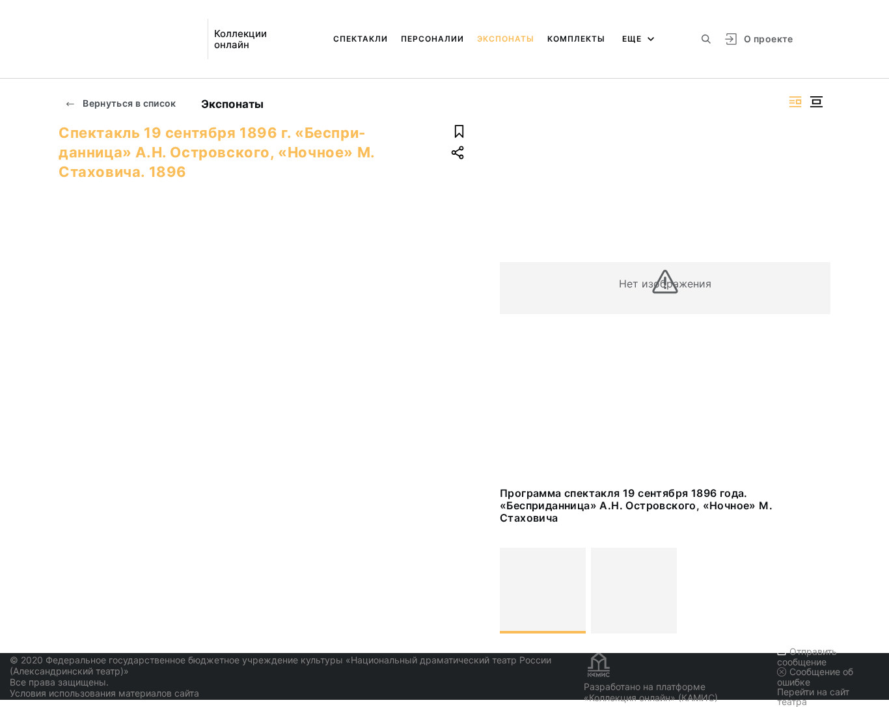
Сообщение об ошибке (815, 676)
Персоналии (432, 39)
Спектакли (360, 39)
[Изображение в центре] (816, 102)
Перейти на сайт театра (813, 696)
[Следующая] (814, 591)
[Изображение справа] (795, 102)
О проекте (768, 38)
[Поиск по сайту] (706, 39)
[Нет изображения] (543, 591)
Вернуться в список (128, 103)
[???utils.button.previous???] (515, 591)
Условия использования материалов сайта (104, 693)
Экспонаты (505, 39)
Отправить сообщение (807, 656)
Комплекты (576, 39)
